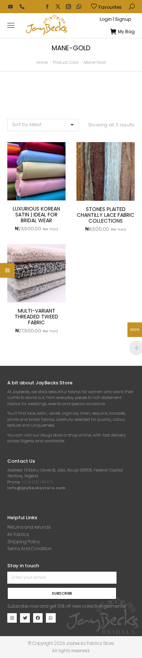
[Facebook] (38, 618)
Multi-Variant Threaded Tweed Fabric (36, 316)
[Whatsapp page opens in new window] (79, 6)
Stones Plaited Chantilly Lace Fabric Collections (105, 214)
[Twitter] (24, 618)
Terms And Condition (29, 548)
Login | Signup (115, 19)
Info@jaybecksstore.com (36, 488)
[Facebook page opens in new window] (47, 6)
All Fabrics (18, 534)
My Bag (126, 32)
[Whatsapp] (50, 618)
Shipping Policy (23, 541)
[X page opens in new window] (58, 6)
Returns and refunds (29, 527)
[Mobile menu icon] (11, 25)
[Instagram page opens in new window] (68, 6)
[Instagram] (12, 618)
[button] (108, 6)
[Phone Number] (22, 6)
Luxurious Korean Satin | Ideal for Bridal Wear (36, 214)
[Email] (10, 6)
